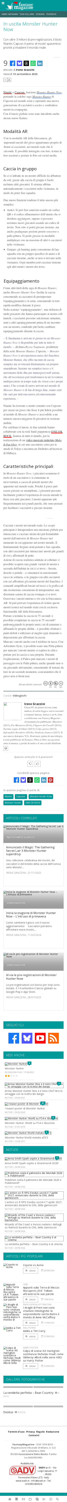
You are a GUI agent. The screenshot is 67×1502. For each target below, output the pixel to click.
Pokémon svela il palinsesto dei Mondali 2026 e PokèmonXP (33, 1181)
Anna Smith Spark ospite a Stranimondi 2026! (31, 1163)
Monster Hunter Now (49, 92)
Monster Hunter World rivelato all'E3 (26, 1137)
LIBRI (25, 1284)
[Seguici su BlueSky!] (27, 1038)
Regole (40, 1431)
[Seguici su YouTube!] (40, 1038)
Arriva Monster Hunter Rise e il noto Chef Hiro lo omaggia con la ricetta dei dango (34, 1092)
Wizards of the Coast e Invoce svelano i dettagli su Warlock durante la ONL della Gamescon (33, 1226)
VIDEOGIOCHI (16, 902)
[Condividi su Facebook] (12, 63)
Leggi (32, 1270)
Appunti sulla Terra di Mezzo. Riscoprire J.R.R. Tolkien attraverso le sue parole (41, 1291)
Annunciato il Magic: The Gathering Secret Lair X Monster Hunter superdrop (30, 850)
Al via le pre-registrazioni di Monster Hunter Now (31, 976)
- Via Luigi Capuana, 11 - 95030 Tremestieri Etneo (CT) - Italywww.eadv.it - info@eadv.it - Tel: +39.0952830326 (36, 1475)
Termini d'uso (16, 1431)
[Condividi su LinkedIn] (40, 63)
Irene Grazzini (25, 69)
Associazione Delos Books (33, 1454)
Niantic (7, 92)
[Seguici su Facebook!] (14, 1038)
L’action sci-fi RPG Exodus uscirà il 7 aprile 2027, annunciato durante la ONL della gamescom (33, 1203)
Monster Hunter (41, 96)
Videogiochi (19, 695)
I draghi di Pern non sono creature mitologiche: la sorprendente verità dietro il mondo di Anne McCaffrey (41, 1312)
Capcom (20, 92)
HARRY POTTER (30, 1348)
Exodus (8, 1412)
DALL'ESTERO (29, 1328)
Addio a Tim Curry (34, 1331)
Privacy (30, 1431)
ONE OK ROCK (33, 802)
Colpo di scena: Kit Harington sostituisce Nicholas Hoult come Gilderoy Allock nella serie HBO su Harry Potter (43, 1355)
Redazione (52, 1431)
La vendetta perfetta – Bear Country (28, 1393)
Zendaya (40, 14)
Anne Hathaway (10, 14)
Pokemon (51, 14)
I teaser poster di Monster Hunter (25, 1108)
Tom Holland (27, 14)
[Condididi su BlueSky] (19, 63)
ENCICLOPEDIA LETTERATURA (37, 1304)
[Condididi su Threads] (26, 63)
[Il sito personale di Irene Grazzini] (5, 748)
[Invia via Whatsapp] (33, 63)
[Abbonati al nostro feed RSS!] (53, 1038)
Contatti (34, 1435)
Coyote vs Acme (33, 1265)
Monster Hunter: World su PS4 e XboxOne (30, 1123)
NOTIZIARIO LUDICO (21, 837)
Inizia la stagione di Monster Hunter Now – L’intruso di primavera (31, 914)
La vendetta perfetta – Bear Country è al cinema (34, 1244)
